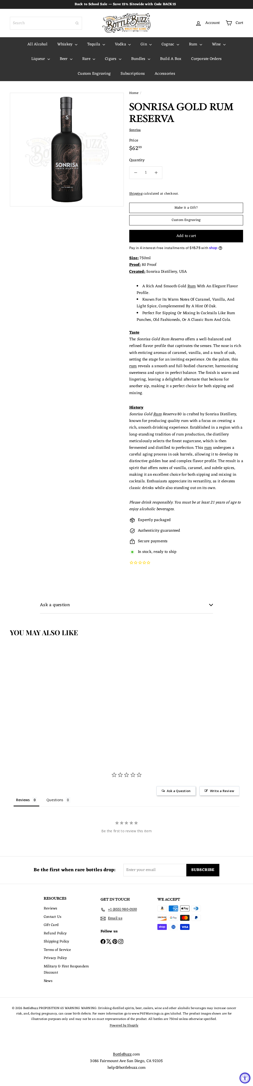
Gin (144, 44)
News (48, 981)
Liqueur (38, 58)
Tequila (94, 44)
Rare (86, 58)
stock (146, 551)
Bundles (139, 58)
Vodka (121, 44)
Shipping (136, 194)
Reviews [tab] (23, 799)
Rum (193, 44)
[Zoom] (67, 149)
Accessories (165, 73)
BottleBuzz (122, 1054)
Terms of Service (57, 950)
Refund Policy (55, 933)
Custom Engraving (94, 73)
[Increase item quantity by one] (156, 172)
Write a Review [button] (222, 791)
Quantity (137, 160)
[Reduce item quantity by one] (135, 172)
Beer (64, 58)
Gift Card (51, 925)
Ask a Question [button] (178, 791)
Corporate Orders (206, 58)
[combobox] (46, 23)
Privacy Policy (55, 958)
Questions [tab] (54, 799)
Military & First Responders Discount (66, 969)
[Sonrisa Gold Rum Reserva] (29, 685)
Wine (217, 44)
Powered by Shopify (124, 1025)
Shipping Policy (56, 941)
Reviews (50, 908)
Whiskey (65, 44)
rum (133, 366)
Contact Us (52, 917)
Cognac (168, 44)
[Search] (77, 23)
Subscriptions (133, 73)
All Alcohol (37, 44)
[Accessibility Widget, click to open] (245, 1078)
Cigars (111, 58)
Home (133, 93)
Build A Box (171, 58)
